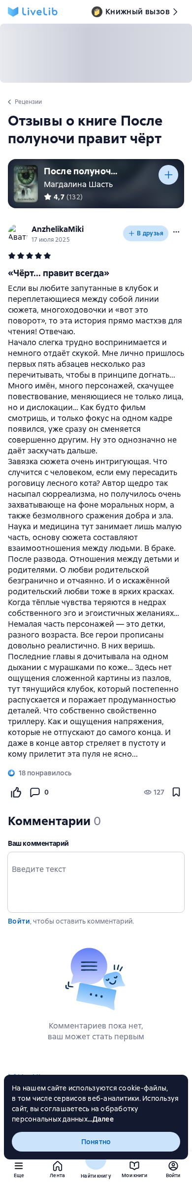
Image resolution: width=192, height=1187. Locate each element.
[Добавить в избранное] (176, 792)
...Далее (101, 1119)
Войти (19, 921)
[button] (176, 232)
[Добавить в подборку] (168, 175)
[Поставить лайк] (16, 792)
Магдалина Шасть (78, 184)
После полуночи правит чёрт (81, 171)
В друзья (150, 233)
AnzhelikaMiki (58, 229)
